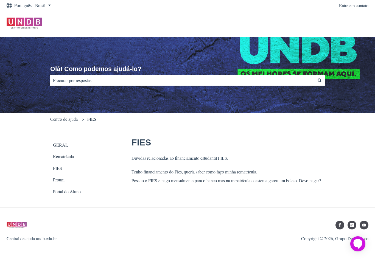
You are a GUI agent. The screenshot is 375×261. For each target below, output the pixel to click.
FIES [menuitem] (57, 168)
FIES (91, 119)
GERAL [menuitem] (60, 145)
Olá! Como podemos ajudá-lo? (95, 68)
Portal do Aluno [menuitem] (67, 191)
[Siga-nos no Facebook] (339, 225)
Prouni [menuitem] (59, 180)
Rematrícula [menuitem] (63, 156)
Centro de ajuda (64, 119)
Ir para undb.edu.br (346, 24)
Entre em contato (353, 5)
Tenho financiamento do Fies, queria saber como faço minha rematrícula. (194, 172)
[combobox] (182, 80)
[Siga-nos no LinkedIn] (352, 225)
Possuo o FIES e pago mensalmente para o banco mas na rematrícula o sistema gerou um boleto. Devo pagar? (226, 180)
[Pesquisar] (319, 80)
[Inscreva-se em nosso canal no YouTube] (364, 225)
